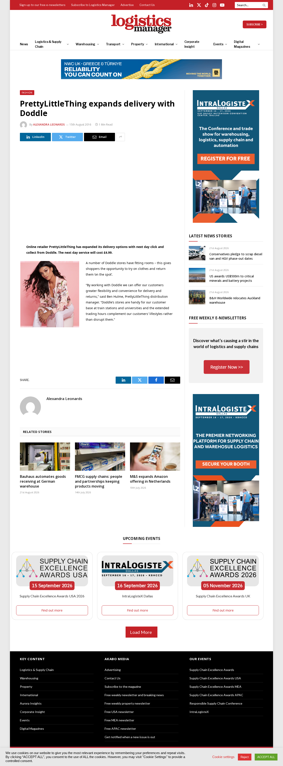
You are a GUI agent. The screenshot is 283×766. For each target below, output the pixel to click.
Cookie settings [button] (223, 757)
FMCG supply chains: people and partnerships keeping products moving (98, 481)
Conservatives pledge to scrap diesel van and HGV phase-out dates (235, 256)
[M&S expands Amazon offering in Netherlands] (155, 456)
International (164, 44)
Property (137, 44)
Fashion (27, 92)
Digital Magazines (242, 44)
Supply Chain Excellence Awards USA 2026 (52, 596)
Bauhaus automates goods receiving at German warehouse (43, 481)
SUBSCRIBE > (255, 24)
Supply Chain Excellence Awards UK (223, 596)
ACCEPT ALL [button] (266, 757)
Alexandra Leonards (49, 124)
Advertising (113, 670)
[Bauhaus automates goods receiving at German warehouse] (45, 456)
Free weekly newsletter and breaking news (134, 695)
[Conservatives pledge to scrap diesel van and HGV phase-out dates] (197, 253)
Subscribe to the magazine (123, 686)
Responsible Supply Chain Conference (215, 703)
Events (218, 44)
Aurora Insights (31, 703)
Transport (113, 44)
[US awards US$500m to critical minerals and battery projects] (197, 275)
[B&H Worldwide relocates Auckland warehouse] (197, 297)
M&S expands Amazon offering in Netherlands (150, 479)
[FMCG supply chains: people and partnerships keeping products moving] (100, 456)
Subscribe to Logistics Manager (93, 5)
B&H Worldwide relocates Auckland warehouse (234, 300)
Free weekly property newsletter (127, 703)
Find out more (52, 610)
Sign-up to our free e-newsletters (42, 5)
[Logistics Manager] (141, 24)
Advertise (127, 5)
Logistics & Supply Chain (48, 44)
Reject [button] (245, 757)
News (24, 44)
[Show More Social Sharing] (120, 137)
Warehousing (85, 44)
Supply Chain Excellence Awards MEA (215, 686)
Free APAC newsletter (120, 728)
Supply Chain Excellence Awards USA (215, 678)
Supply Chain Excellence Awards (211, 670)
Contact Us (147, 5)
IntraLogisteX (199, 712)
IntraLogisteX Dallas (137, 596)
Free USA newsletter (119, 712)
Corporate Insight (191, 44)
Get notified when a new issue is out (130, 737)
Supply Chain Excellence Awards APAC (216, 695)
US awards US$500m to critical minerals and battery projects (231, 278)
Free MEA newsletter (119, 720)
